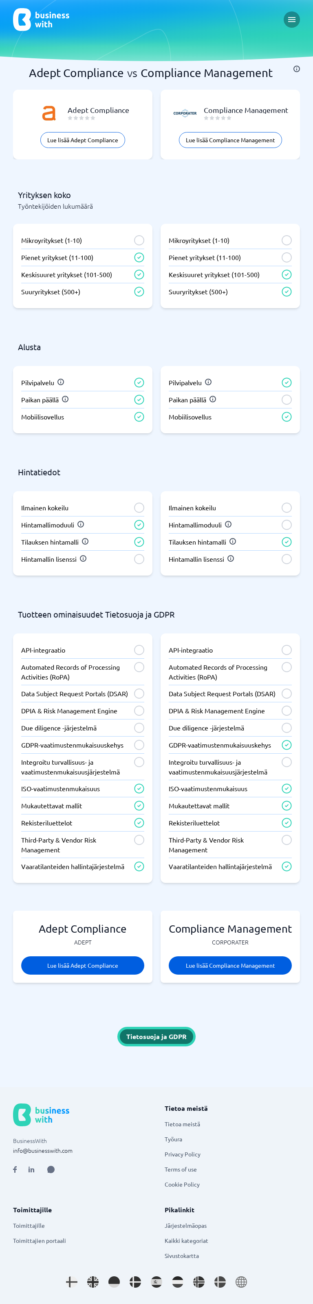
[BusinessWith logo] (41, 19)
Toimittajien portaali (39, 1240)
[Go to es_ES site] (156, 1282)
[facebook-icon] (15, 1169)
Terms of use (181, 1169)
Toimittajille (29, 1225)
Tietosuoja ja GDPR (156, 1036)
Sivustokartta (182, 1255)
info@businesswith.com (43, 1150)
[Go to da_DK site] (135, 1282)
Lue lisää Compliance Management (230, 139)
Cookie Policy (182, 1184)
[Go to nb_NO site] (199, 1282)
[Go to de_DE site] (114, 1282)
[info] (296, 69)
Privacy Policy (183, 1154)
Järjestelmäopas (186, 1225)
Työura (173, 1139)
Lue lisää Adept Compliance (82, 139)
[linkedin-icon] (31, 1169)
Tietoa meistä (182, 1123)
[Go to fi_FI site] (71, 1282)
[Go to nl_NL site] (177, 1282)
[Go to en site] (241, 1282)
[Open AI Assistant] (51, 1169)
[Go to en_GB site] (93, 1282)
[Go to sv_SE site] (220, 1282)
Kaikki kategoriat (186, 1240)
